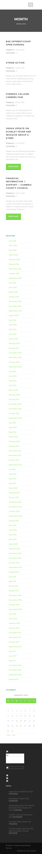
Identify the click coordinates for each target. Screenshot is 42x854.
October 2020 (14, 511)
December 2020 (15, 502)
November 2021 (15, 455)
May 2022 (12, 432)
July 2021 (12, 469)
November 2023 (15, 357)
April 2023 (12, 385)
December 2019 (15, 553)
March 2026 (13, 255)
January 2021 (14, 497)
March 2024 (13, 339)
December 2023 (15, 353)
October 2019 (14, 563)
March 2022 (13, 437)
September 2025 (15, 278)
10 (12, 716)
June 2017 (13, 656)
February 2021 (14, 493)
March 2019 (13, 586)
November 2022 (15, 409)
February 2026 (14, 259)
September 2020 (15, 516)
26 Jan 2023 (19, 50)
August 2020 (14, 521)
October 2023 (14, 362)
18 (17, 721)
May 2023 (12, 381)
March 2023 (13, 390)
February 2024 (14, 343)
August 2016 (13, 679)
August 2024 (14, 315)
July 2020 (12, 525)
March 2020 (13, 544)
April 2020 (13, 539)
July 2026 (12, 241)
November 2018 (15, 600)
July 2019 (12, 577)
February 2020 (14, 549)
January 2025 (14, 297)
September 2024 (15, 311)
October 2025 (14, 273)
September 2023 (15, 367)
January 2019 (14, 591)
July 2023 (12, 371)
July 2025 (12, 283)
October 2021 (14, 460)
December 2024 (15, 301)
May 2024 (12, 329)
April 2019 (12, 581)
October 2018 (14, 605)
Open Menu (30, 5)
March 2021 (13, 488)
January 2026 (14, 264)
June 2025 (13, 287)
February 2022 (14, 441)
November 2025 (15, 269)
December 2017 (15, 633)
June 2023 (13, 376)
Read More (13, 166)
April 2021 (12, 483)
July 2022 (12, 423)
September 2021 (15, 465)
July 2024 (12, 320)
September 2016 (15, 675)
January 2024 (14, 348)
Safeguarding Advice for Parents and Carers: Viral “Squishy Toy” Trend (21, 808)
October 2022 (14, 413)
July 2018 (12, 614)
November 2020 (15, 507)
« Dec (8, 735)
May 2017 (12, 661)
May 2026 (12, 250)
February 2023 (14, 395)
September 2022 (15, 418)
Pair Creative (31, 851)
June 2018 (13, 619)
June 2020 (13, 530)
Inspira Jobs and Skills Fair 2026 (21, 792)
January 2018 (14, 628)
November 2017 (15, 637)
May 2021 (12, 479)
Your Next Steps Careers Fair (20, 822)
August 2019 (14, 572)
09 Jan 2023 (20, 193)
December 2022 (15, 404)
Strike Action (15, 62)
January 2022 (14, 446)
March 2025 (13, 292)
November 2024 (15, 306)
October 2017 (14, 642)
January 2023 (14, 399)
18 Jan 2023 (19, 102)
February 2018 (14, 623)
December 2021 (15, 451)
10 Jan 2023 (19, 143)
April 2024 (12, 334)
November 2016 (15, 670)
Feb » (14, 735)
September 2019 (15, 567)
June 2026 (13, 246)
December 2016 (15, 665)
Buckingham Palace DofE (19, 799)
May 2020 (13, 535)
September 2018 (15, 609)
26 (21, 726)
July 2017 (12, 651)
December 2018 (15, 595)
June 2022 (13, 427)
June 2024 (13, 325)
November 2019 (15, 558)
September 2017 (15, 647)
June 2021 (13, 474)
